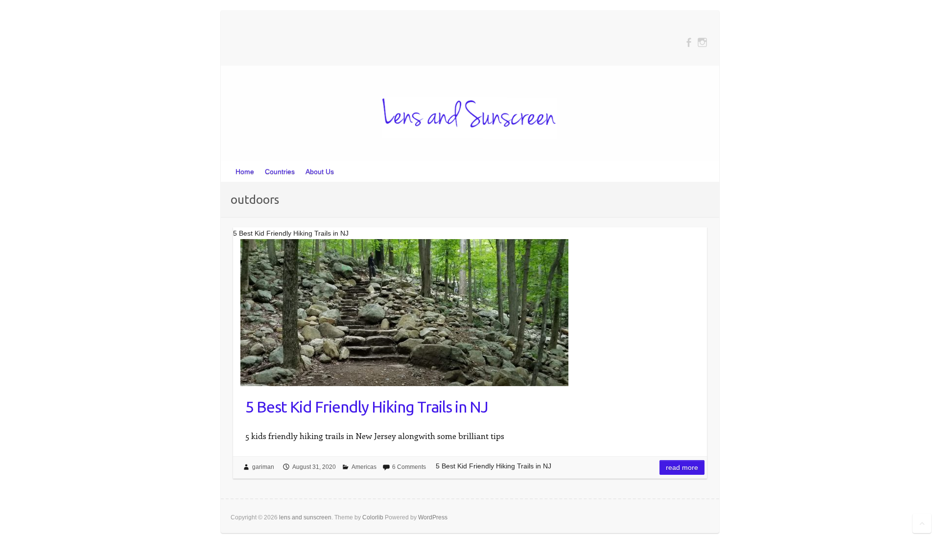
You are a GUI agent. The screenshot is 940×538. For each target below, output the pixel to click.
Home (244, 171)
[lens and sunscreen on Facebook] (688, 42)
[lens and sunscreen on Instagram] (702, 42)
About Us (320, 171)
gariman (263, 467)
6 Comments (409, 467)
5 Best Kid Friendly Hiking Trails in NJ (366, 407)
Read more (682, 467)
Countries (280, 171)
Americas (364, 467)
